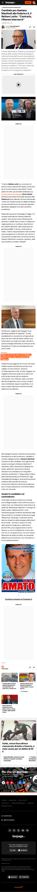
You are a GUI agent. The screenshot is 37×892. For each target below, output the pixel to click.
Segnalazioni (12, 800)
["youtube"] (11, 782)
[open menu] (2, 2)
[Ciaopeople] (18, 887)
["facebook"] (20, 782)
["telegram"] (24, 782)
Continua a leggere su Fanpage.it (18, 599)
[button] (34, 27)
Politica (3, 662)
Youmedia (4, 800)
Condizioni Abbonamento (18, 803)
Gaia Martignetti (14, 26)
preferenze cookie (6, 806)
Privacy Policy (22, 800)
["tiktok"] (3, 782)
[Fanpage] (18, 836)
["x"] (15, 782)
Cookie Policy (5, 803)
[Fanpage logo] (10, 2)
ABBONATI (28, 2)
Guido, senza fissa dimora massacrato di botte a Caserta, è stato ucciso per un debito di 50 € (18, 747)
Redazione (30, 803)
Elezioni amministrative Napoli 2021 (12, 7)
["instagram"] (7, 782)
